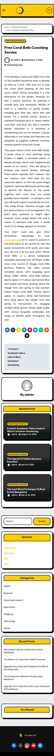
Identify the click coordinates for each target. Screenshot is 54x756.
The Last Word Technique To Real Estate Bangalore (26, 491)
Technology (9, 621)
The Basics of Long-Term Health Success (24, 659)
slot (6, 558)
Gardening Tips (15, 65)
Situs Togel (10, 547)
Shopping (8, 614)
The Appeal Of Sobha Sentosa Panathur (24, 460)
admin (17, 60)
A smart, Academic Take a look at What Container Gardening (16, 357)
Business (8, 593)
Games (7, 628)
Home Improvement (15, 41)
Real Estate (9, 607)
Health (7, 586)
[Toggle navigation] (4, 10)
